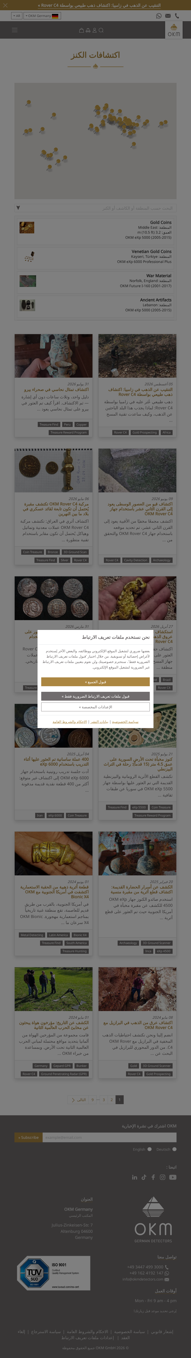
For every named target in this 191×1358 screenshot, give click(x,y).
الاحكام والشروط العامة (70, 721)
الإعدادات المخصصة (97, 706)
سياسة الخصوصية (125, 721)
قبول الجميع (97, 681)
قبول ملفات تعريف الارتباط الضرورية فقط (97, 696)
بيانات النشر (99, 721)
